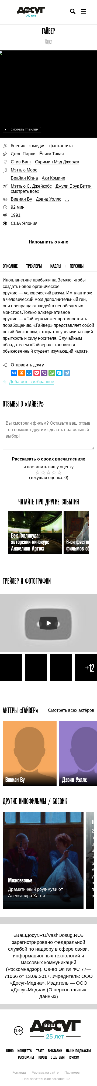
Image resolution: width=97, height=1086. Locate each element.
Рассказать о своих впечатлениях (48, 459)
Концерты (25, 1051)
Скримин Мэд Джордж (57, 162)
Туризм (73, 1057)
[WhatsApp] (51, 373)
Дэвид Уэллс (48, 199)
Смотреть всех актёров (71, 710)
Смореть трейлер (24, 129)
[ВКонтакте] (14, 373)
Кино (10, 1051)
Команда (19, 1072)
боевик (18, 145)
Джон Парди (23, 154)
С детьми (58, 1057)
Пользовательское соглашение (46, 1079)
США (16, 223)
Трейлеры (34, 266)
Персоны (77, 266)
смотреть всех (25, 191)
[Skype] (59, 373)
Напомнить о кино (48, 242)
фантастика (61, 145)
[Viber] (44, 373)
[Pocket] (36, 373)
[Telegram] (67, 373)
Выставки (55, 1051)
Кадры (55, 266)
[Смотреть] (48, 623)
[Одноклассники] (21, 373)
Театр (40, 1051)
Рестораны (26, 1057)
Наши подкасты (78, 1051)
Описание (10, 266)
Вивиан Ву (21, 199)
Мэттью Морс (24, 170)
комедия (37, 145)
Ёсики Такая (51, 154)
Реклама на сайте (45, 1072)
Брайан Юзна (24, 178)
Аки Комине (53, 178)
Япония (29, 223)
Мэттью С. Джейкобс (31, 186)
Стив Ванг (21, 162)
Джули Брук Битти (74, 186)
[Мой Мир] (29, 373)
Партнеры (72, 1072)
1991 (15, 215)
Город (42, 1057)
